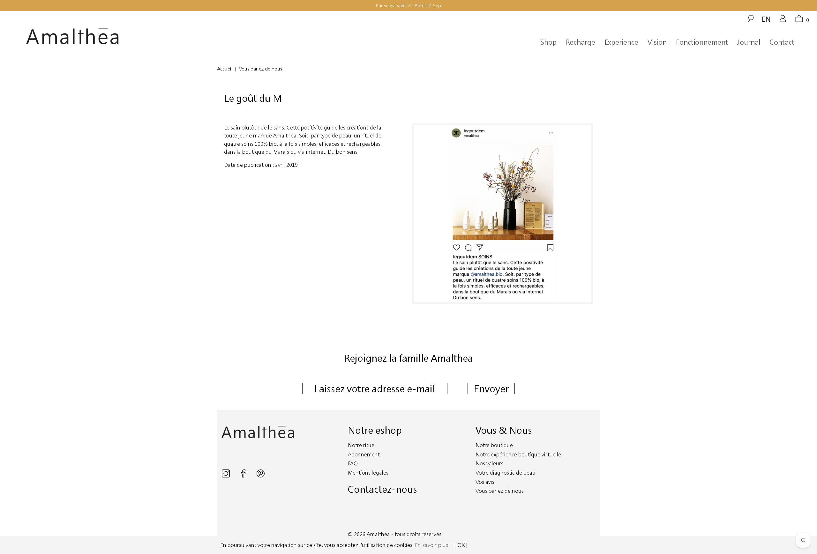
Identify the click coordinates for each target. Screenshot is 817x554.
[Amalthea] (127, 36)
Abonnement (364, 454)
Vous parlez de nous (500, 490)
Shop (548, 42)
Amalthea (378, 534)
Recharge (580, 42)
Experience (621, 42)
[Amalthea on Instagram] (226, 475)
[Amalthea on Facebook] (244, 475)
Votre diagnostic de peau (506, 472)
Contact (781, 42)
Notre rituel (362, 445)
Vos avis (485, 481)
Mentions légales (368, 472)
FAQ (353, 463)
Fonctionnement (702, 42)
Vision (657, 42)
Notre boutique (494, 445)
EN (766, 19)
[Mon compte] (783, 20)
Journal (748, 42)
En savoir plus (431, 545)
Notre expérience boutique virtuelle (518, 454)
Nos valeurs (489, 463)
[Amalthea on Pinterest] (261, 475)
